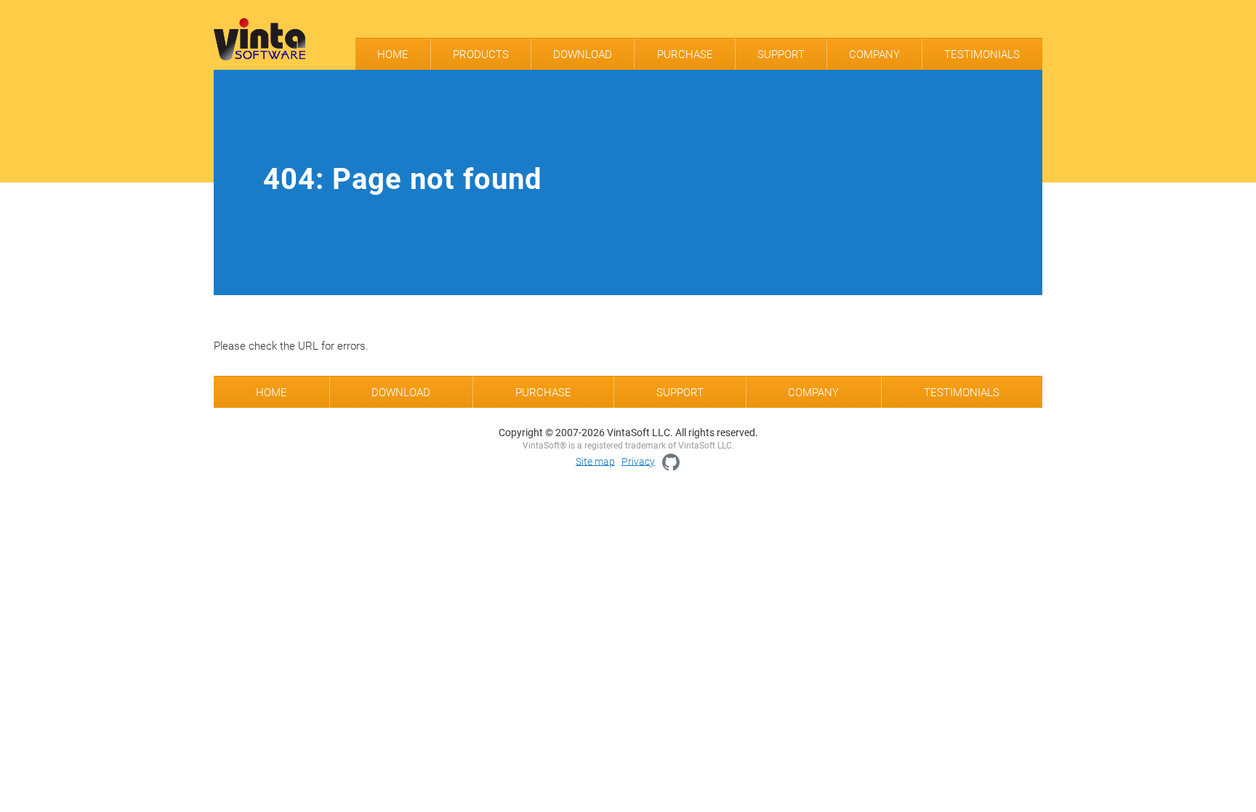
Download (582, 54)
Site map (595, 461)
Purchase (685, 54)
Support (781, 54)
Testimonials (982, 54)
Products (481, 54)
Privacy (638, 461)
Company (874, 54)
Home (392, 54)
